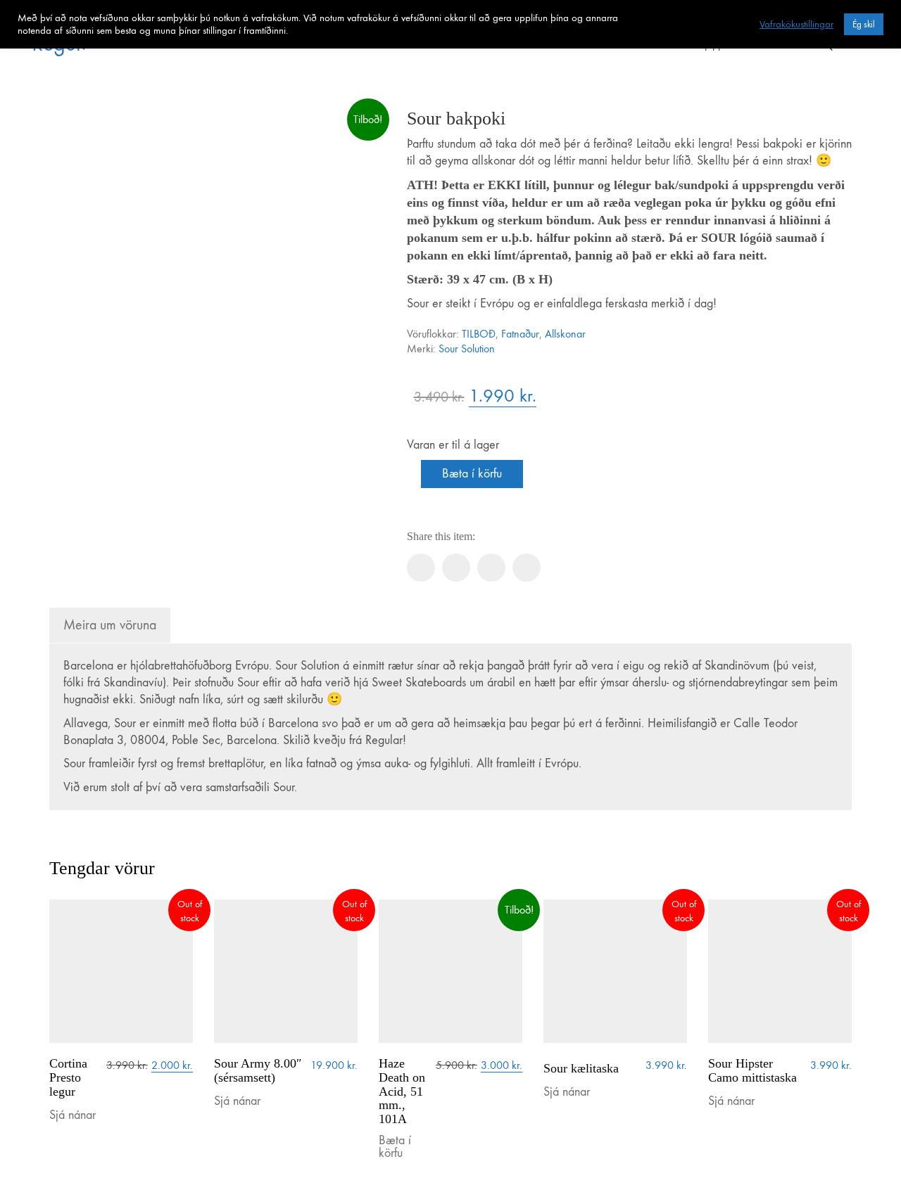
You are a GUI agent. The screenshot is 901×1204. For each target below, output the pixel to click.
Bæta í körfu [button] (395, 1147)
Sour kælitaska (581, 1068)
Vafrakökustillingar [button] (796, 24)
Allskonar (565, 333)
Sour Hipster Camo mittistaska (752, 1070)
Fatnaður (520, 333)
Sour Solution (467, 348)
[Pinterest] (491, 567)
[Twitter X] (456, 567)
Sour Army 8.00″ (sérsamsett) (258, 1070)
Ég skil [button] (863, 24)
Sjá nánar (72, 1115)
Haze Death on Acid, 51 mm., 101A (402, 1091)
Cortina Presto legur (68, 1078)
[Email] (526, 567)
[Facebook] (421, 567)
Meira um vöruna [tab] (109, 625)
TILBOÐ (479, 333)
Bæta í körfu (472, 473)
